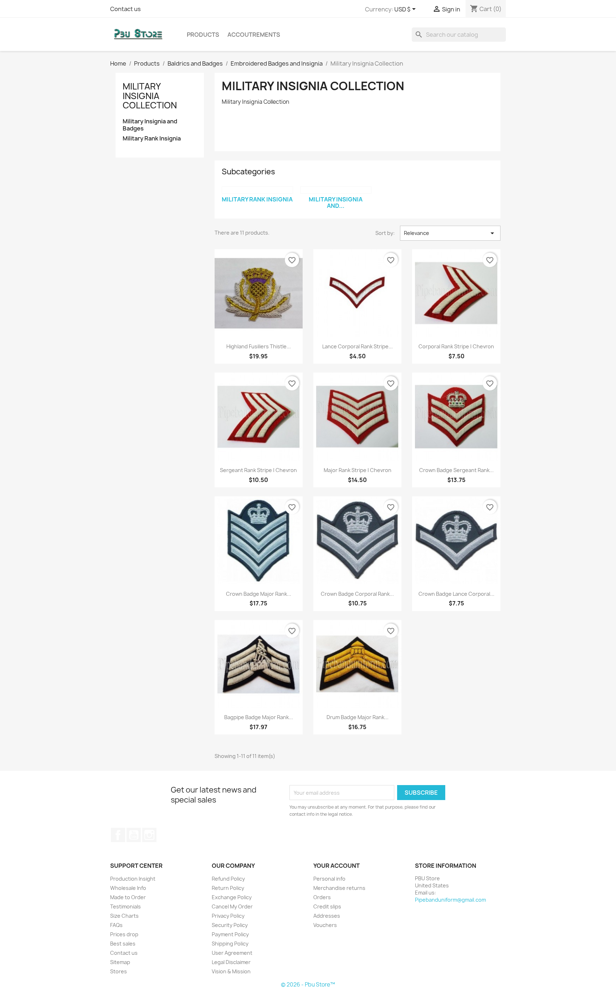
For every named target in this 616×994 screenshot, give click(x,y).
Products (203, 35)
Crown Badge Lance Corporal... (456, 593)
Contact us (125, 9)
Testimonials (125, 906)
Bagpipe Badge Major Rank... (258, 717)
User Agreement (232, 952)
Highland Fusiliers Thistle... (258, 346)
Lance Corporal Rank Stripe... (357, 346)
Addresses (326, 915)
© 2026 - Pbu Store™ (308, 984)
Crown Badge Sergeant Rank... (456, 470)
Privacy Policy (228, 915)
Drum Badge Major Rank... (358, 717)
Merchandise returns (339, 888)
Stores (118, 971)
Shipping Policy (230, 943)
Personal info (329, 878)
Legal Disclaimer (231, 962)
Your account (336, 866)
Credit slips (327, 906)
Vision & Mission (231, 971)
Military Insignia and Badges (150, 125)
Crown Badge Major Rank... (258, 593)
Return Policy (228, 888)
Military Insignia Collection (150, 95)
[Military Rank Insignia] (257, 190)
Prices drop (124, 934)
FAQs (116, 925)
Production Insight (132, 878)
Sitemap (120, 962)
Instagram (149, 835)
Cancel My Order (232, 906)
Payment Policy (230, 934)
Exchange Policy (232, 897)
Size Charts (124, 915)
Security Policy (230, 925)
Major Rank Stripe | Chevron (357, 470)
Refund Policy (228, 878)
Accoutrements (253, 35)
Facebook (118, 835)
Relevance (450, 233)
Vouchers (325, 925)
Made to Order (128, 897)
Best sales (122, 943)
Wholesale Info (128, 888)
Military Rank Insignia (152, 138)
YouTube (134, 835)
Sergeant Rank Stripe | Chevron (258, 470)
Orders (322, 897)
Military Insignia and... (336, 202)
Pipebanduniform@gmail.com (450, 899)
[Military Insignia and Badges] (335, 190)
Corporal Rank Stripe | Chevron (456, 346)
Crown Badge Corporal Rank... (357, 593)
